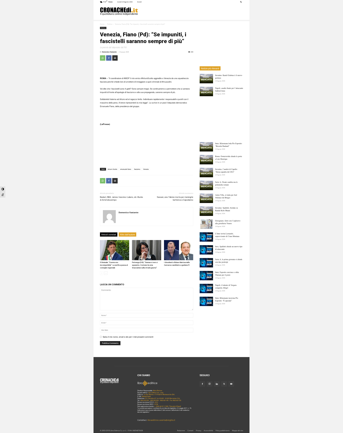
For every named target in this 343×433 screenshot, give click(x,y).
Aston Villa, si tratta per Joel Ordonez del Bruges (226, 196)
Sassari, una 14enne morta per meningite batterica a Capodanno (175, 198)
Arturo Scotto (112, 169)
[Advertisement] (190, 11)
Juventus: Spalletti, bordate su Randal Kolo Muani (226, 209)
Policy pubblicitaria (223, 430)
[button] (241, 2)
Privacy (198, 430)
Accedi (139, 2)
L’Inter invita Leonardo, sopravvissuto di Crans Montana (227, 234)
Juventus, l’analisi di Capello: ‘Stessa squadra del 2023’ (226, 170)
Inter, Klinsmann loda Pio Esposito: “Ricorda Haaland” (228, 144)
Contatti (190, 430)
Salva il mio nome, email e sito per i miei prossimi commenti (128, 336)
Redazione (181, 430)
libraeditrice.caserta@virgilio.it (161, 420)
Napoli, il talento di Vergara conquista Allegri (225, 286)
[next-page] (106, 273)
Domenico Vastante (109, 52)
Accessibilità (208, 430)
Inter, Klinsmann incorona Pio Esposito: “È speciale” (226, 299)
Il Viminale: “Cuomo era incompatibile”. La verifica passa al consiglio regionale (114, 265)
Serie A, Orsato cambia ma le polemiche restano (226, 183)
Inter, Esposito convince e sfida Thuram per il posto (227, 273)
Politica (109, 24)
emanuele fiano (125, 169)
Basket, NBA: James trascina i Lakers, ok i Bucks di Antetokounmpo (121, 198)
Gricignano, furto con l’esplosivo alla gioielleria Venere (227, 222)
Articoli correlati (108, 234)
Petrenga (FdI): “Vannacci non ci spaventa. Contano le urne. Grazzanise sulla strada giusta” (145, 265)
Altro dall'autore (127, 234)
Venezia (146, 169)
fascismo (137, 169)
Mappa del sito (237, 430)
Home (102, 24)
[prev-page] (101, 273)
